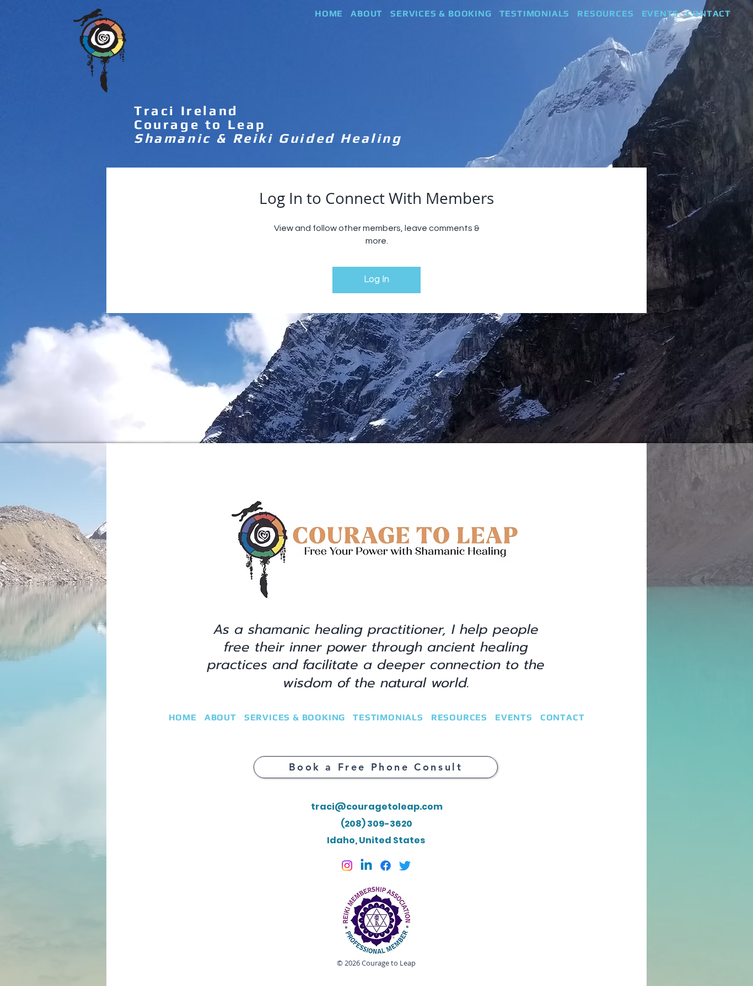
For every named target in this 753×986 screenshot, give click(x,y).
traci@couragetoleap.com (377, 806)
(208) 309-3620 (376, 823)
